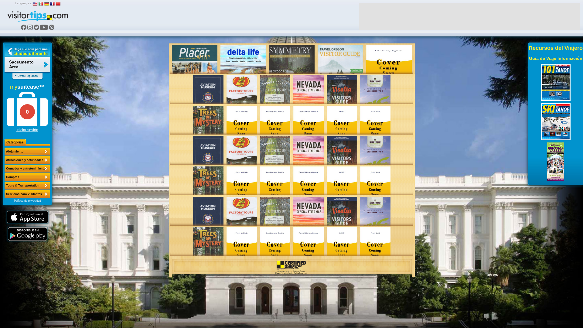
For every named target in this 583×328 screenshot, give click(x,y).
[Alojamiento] (27, 151)
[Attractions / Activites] (27, 160)
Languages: (23, 3)
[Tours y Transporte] (27, 186)
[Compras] (27, 177)
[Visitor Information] (27, 194)
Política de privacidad (27, 200)
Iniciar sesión (27, 130)
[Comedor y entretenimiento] (27, 169)
